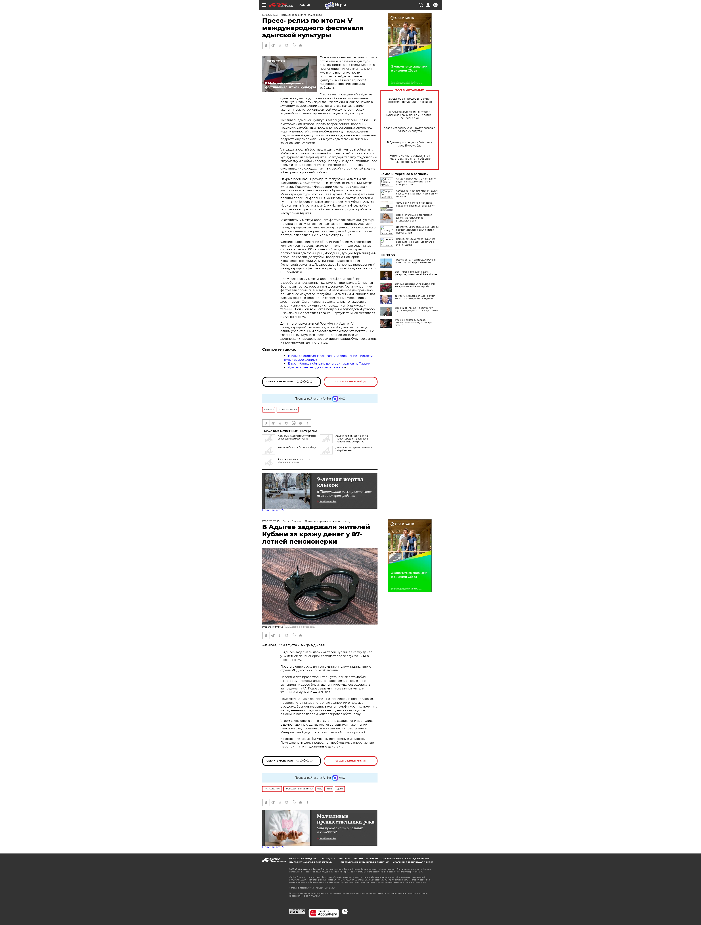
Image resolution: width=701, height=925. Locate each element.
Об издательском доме (303, 858)
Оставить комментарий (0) (351, 382)
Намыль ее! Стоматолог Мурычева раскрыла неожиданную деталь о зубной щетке (415, 242)
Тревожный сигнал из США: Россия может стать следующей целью (415, 261)
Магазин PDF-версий (366, 858)
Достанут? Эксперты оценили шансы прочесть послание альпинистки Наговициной (417, 230)
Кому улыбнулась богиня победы (297, 447)
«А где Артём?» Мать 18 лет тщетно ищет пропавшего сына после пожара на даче (416, 181)
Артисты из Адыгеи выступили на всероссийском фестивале (297, 437)
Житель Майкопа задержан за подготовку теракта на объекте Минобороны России (410, 158)
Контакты (344, 858)
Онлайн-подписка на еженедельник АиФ (405, 858)
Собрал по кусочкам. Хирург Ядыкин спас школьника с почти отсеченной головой (417, 193)
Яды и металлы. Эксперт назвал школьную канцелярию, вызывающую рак (414, 217)
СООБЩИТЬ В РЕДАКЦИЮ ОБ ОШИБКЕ (413, 862)
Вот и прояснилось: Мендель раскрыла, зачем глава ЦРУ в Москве (416, 273)
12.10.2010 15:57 (270, 15)
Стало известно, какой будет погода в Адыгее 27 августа (409, 129)
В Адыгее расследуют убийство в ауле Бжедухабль (409, 144)
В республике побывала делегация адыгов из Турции (329, 363)
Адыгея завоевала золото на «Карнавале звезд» (294, 460)
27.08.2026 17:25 (270, 521)
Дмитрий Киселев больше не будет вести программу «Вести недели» (415, 297)
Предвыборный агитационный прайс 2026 (364, 862)
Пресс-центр (328, 858)
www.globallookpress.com (300, 626)
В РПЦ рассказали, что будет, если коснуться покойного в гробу (415, 285)
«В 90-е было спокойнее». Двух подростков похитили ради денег (415, 204)
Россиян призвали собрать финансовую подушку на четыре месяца (413, 322)
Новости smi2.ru (274, 510)
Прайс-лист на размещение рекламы (310, 862)
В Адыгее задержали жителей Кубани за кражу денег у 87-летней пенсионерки (409, 115)
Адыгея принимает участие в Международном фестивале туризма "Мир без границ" (352, 438)
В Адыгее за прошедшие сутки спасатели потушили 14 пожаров (410, 100)
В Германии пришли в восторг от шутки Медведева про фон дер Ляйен (416, 309)
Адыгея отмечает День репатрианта (316, 367)
